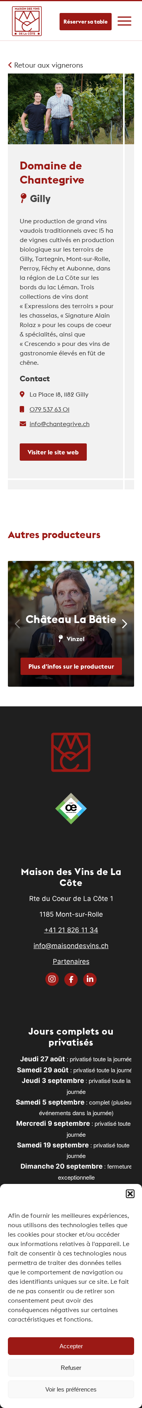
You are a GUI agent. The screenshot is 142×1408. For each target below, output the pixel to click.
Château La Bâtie (71, 619)
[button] (130, 1194)
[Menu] (124, 17)
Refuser (71, 1367)
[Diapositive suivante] (124, 623)
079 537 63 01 (49, 409)
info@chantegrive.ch (60, 424)
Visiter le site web (53, 452)
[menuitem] (124, 17)
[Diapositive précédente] (17, 623)
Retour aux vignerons (47, 65)
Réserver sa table (86, 21)
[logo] (27, 21)
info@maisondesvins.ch (71, 946)
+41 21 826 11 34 (71, 930)
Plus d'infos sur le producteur (71, 666)
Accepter (71, 1346)
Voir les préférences (71, 1389)
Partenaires (71, 961)
